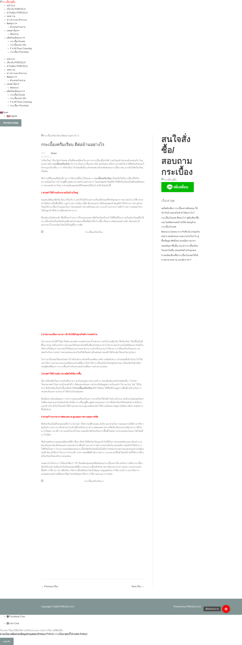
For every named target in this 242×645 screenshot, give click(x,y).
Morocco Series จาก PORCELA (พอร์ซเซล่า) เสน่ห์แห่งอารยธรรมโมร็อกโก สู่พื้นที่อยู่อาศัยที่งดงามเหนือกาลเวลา (180, 236)
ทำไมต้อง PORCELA (17, 12)
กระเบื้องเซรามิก (18, 45)
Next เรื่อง (138, 586)
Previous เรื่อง (49, 586)
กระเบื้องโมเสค (17, 41)
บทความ (11, 16)
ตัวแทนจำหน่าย (17, 27)
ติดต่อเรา (11, 23)
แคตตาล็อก (12, 30)
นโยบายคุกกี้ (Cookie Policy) (72, 634)
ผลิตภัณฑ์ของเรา (15, 38)
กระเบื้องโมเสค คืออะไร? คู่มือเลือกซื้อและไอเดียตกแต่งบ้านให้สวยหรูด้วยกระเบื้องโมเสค (180, 222)
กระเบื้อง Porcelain (19, 52)
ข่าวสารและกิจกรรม (17, 20)
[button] (226, 609)
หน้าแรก (11, 5)
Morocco (14, 34)
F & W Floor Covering (21, 48)
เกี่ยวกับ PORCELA (16, 9)
